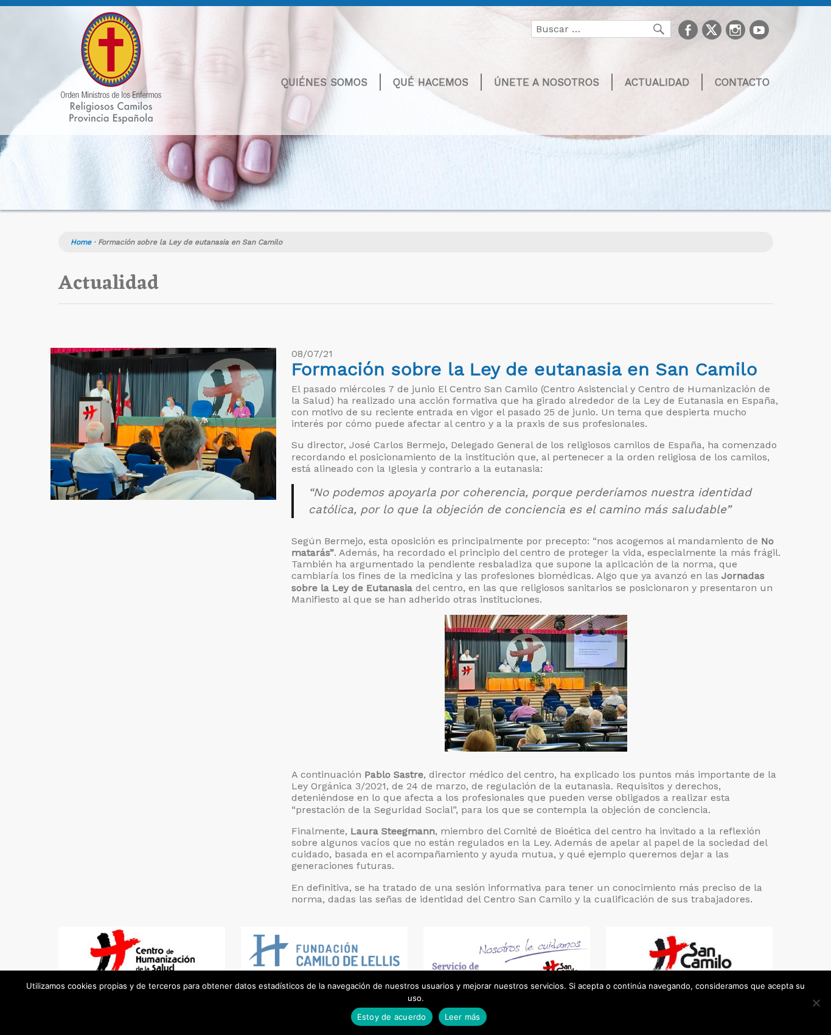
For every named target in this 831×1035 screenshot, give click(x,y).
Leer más (463, 1017)
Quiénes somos (324, 82)
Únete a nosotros (546, 82)
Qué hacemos (430, 82)
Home (81, 242)
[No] (816, 1003)
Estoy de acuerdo (391, 1017)
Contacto (742, 82)
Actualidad (657, 82)
